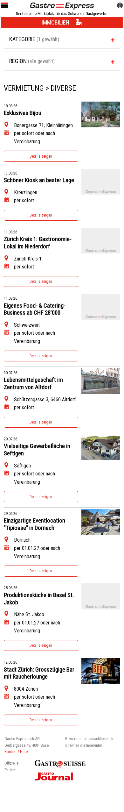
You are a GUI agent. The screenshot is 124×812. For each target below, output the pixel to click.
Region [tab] (32, 61)
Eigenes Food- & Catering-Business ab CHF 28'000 (34, 309)
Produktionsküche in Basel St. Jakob (39, 599)
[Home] (62, 6)
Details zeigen (41, 156)
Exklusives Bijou (22, 113)
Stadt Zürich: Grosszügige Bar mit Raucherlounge (39, 673)
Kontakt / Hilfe (16, 751)
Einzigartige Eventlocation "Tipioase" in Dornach (34, 524)
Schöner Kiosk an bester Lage (39, 180)
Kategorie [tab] (34, 39)
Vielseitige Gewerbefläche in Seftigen (37, 450)
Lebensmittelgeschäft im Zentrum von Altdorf (33, 383)
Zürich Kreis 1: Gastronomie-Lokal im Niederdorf (38, 243)
